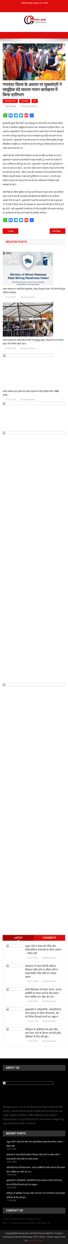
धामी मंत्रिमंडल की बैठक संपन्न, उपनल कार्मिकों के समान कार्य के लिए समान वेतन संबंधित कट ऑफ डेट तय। (43, 993)
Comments (49, 937)
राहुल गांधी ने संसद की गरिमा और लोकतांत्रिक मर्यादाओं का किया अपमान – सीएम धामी (43, 949)
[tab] (18, 938)
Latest (18, 937)
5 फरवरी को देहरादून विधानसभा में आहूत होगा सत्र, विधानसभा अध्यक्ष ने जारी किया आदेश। (13, 231)
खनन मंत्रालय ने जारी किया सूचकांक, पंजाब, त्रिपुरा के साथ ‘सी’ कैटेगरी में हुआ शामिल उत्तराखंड (34, 290)
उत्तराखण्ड (24, 101)
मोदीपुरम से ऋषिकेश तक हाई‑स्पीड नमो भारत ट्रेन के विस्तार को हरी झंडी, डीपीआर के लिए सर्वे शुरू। (43, 1033)
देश (35, 101)
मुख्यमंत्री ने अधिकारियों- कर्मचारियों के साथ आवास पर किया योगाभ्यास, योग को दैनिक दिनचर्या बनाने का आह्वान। (43, 1013)
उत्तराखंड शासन (10, 101)
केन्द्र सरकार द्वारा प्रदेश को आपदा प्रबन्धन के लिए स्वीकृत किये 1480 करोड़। (31, 393)
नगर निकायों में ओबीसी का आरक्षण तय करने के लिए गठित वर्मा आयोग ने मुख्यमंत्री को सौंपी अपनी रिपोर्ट (58, 231)
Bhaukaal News (29, 106)
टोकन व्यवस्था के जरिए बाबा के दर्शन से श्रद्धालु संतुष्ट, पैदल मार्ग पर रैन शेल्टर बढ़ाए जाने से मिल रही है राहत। (33, 342)
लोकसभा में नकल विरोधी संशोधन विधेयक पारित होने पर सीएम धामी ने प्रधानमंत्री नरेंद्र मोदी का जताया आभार (41, 971)
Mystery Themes (35, 1240)
